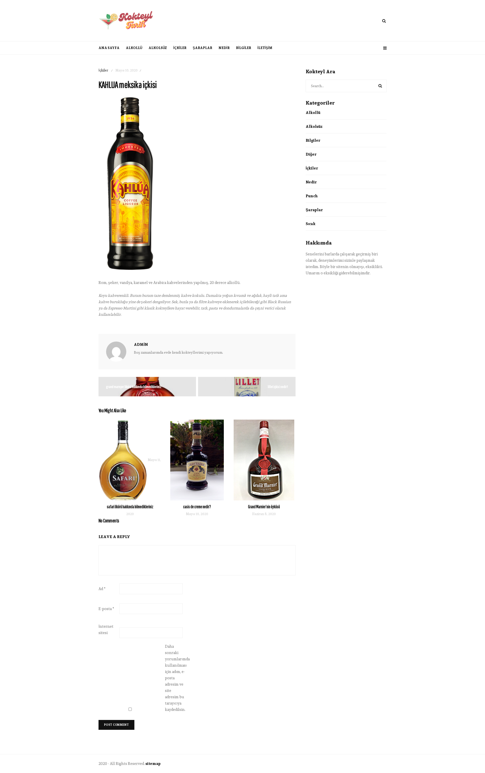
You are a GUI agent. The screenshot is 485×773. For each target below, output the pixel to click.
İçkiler (179, 48)
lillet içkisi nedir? (278, 386)
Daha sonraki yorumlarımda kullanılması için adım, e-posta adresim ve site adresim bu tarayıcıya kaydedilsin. (175, 677)
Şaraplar (202, 48)
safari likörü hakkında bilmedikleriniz (130, 506)
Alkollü (134, 48)
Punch (312, 196)
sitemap (153, 763)
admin (141, 344)
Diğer (311, 154)
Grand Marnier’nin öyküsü (264, 506)
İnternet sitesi (106, 629)
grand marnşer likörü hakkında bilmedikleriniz (133, 386)
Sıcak (311, 224)
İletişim (264, 48)
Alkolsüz (158, 48)
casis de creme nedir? (197, 506)
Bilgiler (243, 48)
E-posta (106, 609)
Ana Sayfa (109, 48)
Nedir (224, 48)
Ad (102, 589)
